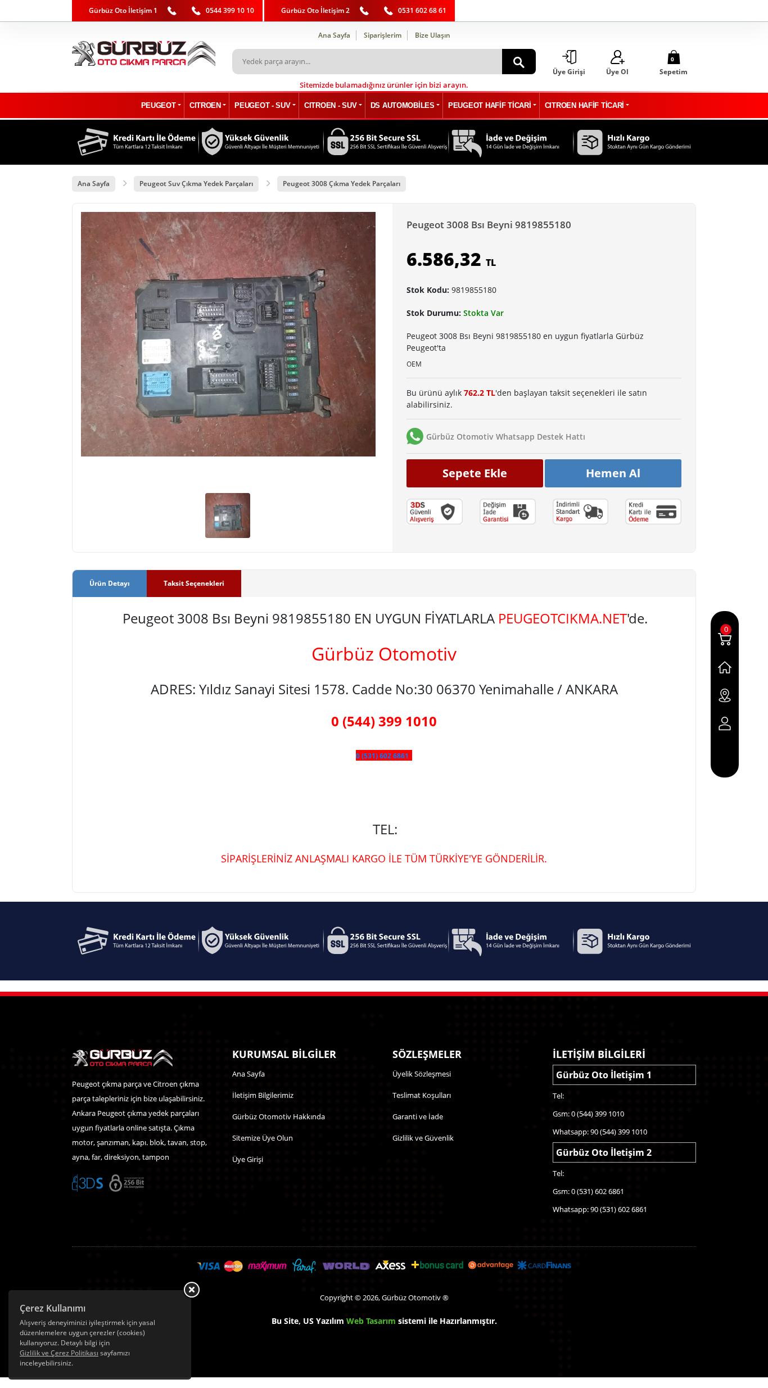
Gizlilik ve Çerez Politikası (59, 1353)
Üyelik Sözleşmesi (421, 1074)
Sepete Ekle (474, 473)
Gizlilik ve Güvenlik (423, 1138)
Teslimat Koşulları (421, 1095)
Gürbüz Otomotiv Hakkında (278, 1116)
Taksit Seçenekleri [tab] (194, 583)
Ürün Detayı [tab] (109, 583)
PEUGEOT (158, 105)
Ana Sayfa (334, 35)
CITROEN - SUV (330, 105)
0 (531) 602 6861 (382, 756)
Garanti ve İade (417, 1116)
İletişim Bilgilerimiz (262, 1095)
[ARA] (519, 61)
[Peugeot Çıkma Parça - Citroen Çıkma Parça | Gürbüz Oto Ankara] (143, 53)
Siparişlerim (382, 35)
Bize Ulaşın (432, 35)
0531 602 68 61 (422, 10)
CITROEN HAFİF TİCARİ (584, 105)
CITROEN (205, 105)
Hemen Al (613, 473)
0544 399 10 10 (230, 10)
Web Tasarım (371, 1320)
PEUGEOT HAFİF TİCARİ (489, 105)
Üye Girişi (247, 1159)
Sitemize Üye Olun (262, 1138)
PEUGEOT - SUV (262, 105)
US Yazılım (323, 1320)
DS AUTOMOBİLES (403, 105)
